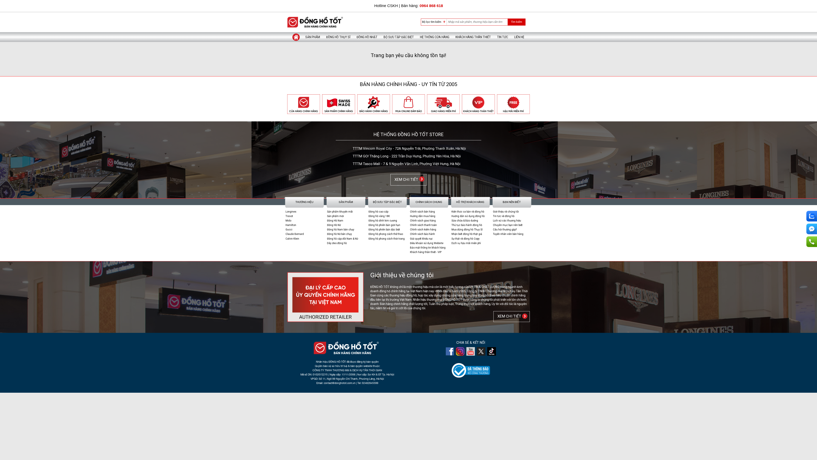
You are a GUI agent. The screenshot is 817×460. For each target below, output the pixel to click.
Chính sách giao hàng (423, 220)
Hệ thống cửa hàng (434, 37)
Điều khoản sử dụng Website (426, 243)
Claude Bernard (295, 234)
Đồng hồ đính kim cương (383, 220)
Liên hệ (519, 37)
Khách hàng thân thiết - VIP (425, 252)
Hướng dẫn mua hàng (422, 216)
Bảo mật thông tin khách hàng (428, 247)
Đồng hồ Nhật (367, 37)
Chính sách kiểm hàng (423, 229)
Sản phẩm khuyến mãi (340, 211)
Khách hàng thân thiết (473, 37)
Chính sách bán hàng (422, 211)
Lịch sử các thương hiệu (507, 220)
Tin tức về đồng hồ (503, 216)
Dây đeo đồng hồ (337, 243)
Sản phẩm (312, 37)
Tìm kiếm (516, 21)
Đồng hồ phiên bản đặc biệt (384, 229)
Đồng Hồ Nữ (334, 225)
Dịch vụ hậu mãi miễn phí (466, 243)
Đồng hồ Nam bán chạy (340, 229)
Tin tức (502, 37)
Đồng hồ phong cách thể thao (386, 234)
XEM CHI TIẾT (405, 179)
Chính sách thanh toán (423, 225)
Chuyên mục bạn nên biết (508, 225)
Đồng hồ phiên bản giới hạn (384, 225)
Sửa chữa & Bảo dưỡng (464, 220)
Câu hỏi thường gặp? (505, 229)
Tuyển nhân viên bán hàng (508, 234)
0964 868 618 (431, 6)
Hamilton (291, 225)
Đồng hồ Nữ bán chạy (339, 234)
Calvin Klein (292, 238)
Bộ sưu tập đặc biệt (399, 37)
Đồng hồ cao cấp (378, 211)
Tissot (289, 216)
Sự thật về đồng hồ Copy (465, 238)
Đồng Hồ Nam (335, 220)
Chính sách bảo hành (422, 234)
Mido (288, 220)
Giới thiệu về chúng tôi (506, 211)
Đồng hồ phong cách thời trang (387, 238)
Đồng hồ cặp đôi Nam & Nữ (342, 238)
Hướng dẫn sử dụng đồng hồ (468, 216)
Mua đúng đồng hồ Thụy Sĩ (467, 229)
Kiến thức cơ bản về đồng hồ (467, 211)
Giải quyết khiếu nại (421, 238)
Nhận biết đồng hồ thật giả (466, 234)
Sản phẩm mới (335, 216)
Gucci (289, 229)
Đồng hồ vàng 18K (379, 216)
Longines (291, 211)
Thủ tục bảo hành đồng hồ (466, 225)
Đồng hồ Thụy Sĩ (338, 37)
